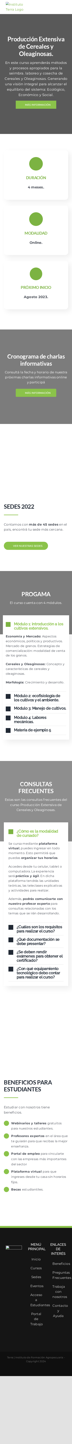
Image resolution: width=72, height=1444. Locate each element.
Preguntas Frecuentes (58, 1275)
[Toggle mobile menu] (64, 7)
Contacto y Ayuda (58, 1311)
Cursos (36, 1268)
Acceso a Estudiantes (36, 1300)
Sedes (36, 1277)
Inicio (36, 1259)
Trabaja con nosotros (58, 1292)
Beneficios (58, 1264)
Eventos (36, 1286)
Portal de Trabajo (36, 1319)
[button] (36, 626)
